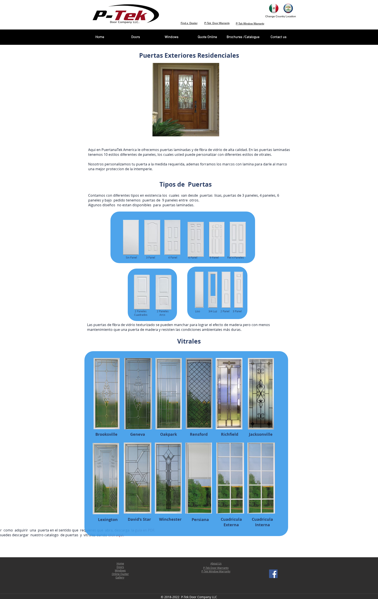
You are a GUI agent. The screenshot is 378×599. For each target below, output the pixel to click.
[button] (183, 99)
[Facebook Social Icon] (273, 573)
